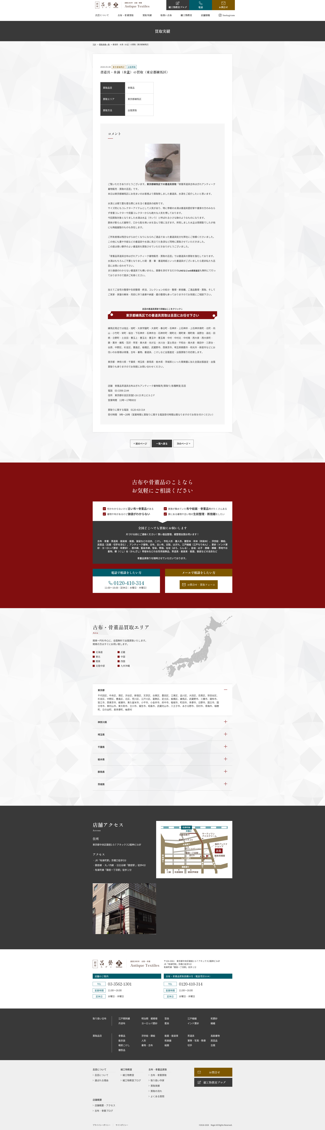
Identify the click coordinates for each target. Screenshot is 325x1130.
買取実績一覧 (104, 44)
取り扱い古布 (99, 1018)
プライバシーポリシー (101, 1125)
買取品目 (97, 1035)
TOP (94, 44)
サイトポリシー (122, 1125)
